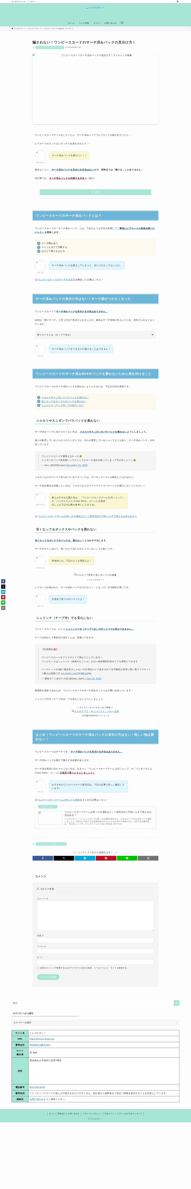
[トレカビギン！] (95, 12)
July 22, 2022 (94, 678)
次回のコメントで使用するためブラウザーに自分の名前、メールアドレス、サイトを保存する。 (84, 968)
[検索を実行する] (176, 1003)
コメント (42, 898)
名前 (40, 935)
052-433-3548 (37, 1087)
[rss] (177, 1)
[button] (43, 858)
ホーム (52, 1114)
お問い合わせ (37, 1099)
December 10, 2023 (77, 465)
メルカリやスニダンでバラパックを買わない (65, 397)
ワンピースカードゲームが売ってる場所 (59, 800)
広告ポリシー (110, 1114)
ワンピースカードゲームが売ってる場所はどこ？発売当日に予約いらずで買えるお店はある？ (87, 516)
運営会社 (61, 1114)
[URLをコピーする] (148, 858)
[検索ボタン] (122, 23)
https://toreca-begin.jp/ (42, 1039)
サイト (40, 957)
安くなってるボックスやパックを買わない (64, 401)
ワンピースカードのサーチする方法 (56, 279)
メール (41, 946)
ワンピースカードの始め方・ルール (49, 47)
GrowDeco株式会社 (40, 1045)
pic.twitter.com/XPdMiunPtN (76, 673)
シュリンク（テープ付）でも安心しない (63, 405)
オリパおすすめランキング (130, 1114)
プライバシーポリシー (92, 1114)
